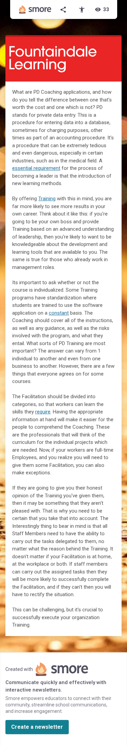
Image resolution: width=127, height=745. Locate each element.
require (42, 412)
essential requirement (36, 168)
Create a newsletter (37, 727)
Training (47, 199)
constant (59, 313)
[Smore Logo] (35, 9)
